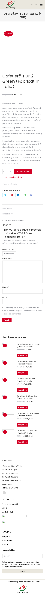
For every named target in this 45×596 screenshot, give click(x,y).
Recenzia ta (8, 258)
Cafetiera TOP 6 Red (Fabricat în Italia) (26, 380)
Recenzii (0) (8, 213)
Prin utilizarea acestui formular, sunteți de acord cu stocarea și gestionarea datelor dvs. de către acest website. (21, 564)
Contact (5, 544)
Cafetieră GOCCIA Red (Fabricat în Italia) (27, 397)
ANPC (4, 508)
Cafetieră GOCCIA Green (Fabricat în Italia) (28, 414)
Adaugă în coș (23, 171)
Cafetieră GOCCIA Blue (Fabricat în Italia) (27, 432)
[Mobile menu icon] (41, 4)
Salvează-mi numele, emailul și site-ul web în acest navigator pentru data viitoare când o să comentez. (22, 310)
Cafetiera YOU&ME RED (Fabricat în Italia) (27, 362)
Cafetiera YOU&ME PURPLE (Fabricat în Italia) (28, 345)
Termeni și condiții (10, 504)
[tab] (22, 207)
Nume (5, 287)
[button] (12, 177)
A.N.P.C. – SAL (7, 512)
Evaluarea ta (8, 249)
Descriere (7, 208)
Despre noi (6, 536)
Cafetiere (15, 184)
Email (5, 297)
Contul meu (7, 540)
